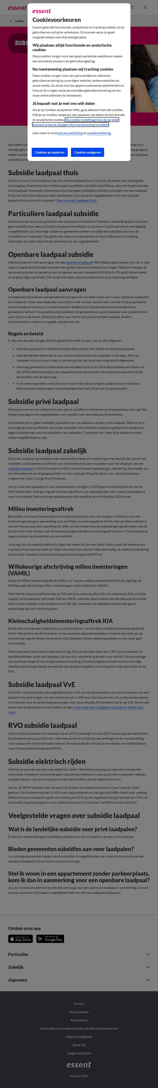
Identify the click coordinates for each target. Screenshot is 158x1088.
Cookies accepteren (49, 152)
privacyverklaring (70, 133)
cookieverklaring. (99, 133)
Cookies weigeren (87, 152)
